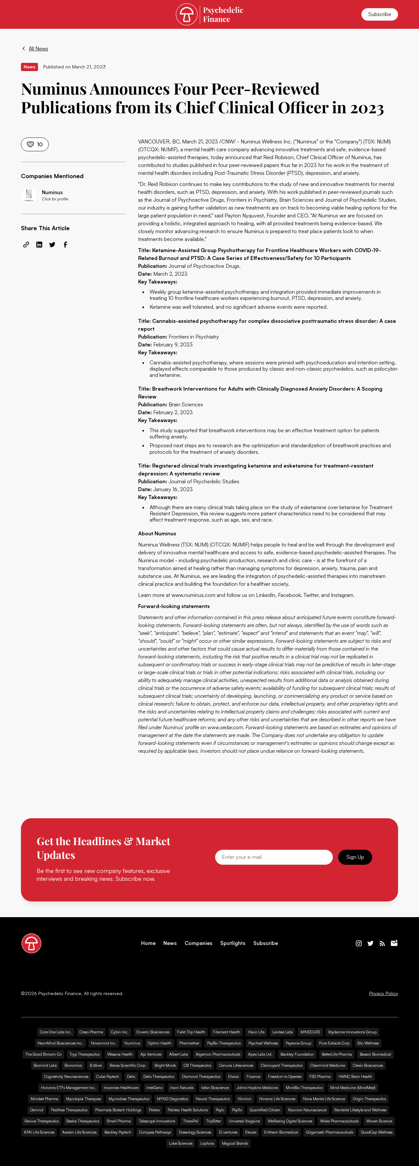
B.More (96, 1065)
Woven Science (379, 1121)
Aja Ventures (150, 1054)
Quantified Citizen (265, 1109)
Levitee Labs (282, 1031)
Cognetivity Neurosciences (66, 1076)
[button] (29, 14)
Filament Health (226, 1031)
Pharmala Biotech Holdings (118, 1109)
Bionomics (73, 1065)
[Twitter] (370, 943)
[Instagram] (359, 943)
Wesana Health (120, 1054)
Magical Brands (235, 1143)
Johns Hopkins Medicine (257, 1087)
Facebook (289, 595)
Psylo (220, 1109)
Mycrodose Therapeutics (129, 1098)
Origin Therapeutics (369, 1098)
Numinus (132, 1043)
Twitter (311, 595)
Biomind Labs (45, 1065)
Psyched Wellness (263, 1043)
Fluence (253, 1076)
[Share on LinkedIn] (39, 244)
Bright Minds (165, 1065)
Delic (131, 1076)
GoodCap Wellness (376, 1132)
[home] (209, 14)
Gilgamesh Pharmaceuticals (329, 1132)
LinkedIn (265, 595)
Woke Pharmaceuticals (339, 1121)
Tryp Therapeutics (84, 1054)
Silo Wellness (368, 1043)
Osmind (36, 1109)
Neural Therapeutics (213, 1098)
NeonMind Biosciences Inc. (60, 1043)
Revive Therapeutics (42, 1121)
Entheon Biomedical (281, 1132)
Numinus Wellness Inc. (266, 141)
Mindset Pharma (44, 1098)
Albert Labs (178, 1054)
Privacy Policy (383, 993)
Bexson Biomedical (375, 1054)
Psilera (154, 1109)
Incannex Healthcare (121, 1087)
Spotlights (233, 943)
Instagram (342, 595)
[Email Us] (394, 943)
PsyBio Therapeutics (224, 1043)
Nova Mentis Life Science (324, 1098)
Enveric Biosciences (153, 1031)
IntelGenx (154, 1087)
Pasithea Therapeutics (69, 1109)
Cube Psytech (107, 1076)
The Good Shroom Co (43, 1054)
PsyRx (237, 1109)
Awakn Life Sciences (79, 1132)
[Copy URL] (26, 244)
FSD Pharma (320, 1076)
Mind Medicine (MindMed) (352, 1087)
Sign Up (355, 857)
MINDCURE (310, 1031)
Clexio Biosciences (368, 1065)
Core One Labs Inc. (56, 1031)
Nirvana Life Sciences (277, 1098)
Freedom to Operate (284, 1076)
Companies (198, 943)
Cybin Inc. (120, 1031)
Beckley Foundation (297, 1054)
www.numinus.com (193, 595)
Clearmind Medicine (327, 1065)
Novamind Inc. (104, 1043)
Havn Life (256, 1031)
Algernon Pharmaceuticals (218, 1054)
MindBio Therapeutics (304, 1087)
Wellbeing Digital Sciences (290, 1121)
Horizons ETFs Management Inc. (68, 1087)
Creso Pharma (91, 1031)
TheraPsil (190, 1121)
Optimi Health (160, 1043)
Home (148, 943)
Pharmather (189, 1043)
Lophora (207, 1143)
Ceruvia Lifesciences (236, 1065)
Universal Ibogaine (244, 1121)
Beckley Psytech (117, 1132)
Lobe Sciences (180, 1143)
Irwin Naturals (181, 1087)
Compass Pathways (155, 1132)
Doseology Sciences (195, 1132)
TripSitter (213, 1121)
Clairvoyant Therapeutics (281, 1065)
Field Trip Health (191, 1031)
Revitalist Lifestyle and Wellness (360, 1109)
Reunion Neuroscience (307, 1109)
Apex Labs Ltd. (260, 1054)
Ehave (233, 1076)
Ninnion (244, 1098)
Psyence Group (298, 1043)
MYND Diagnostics (172, 1098)
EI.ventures (228, 1132)
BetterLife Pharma (337, 1054)
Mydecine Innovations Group (352, 1031)
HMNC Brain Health (355, 1076)
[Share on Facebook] (65, 244)
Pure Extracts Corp (334, 1043)
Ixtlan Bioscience (215, 1087)
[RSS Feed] (382, 943)
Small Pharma (119, 1121)
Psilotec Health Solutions (188, 1109)
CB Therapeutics (197, 1065)
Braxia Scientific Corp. (128, 1065)
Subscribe (379, 14)
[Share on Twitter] (52, 244)
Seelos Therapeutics (82, 1121)
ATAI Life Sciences (39, 1132)
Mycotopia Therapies (83, 1098)
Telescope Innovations (157, 1121)
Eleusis (250, 1132)
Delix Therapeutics (158, 1076)
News (170, 943)
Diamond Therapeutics (201, 1076)
